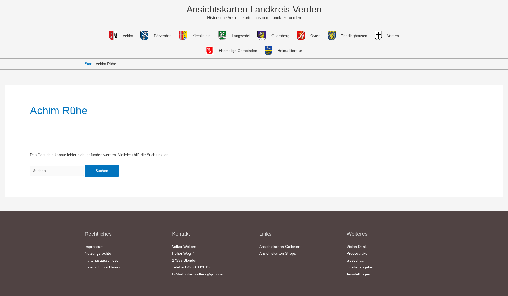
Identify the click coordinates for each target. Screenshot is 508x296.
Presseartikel (357, 253)
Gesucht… (355, 260)
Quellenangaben (360, 267)
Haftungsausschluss (101, 260)
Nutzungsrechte (98, 253)
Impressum (94, 246)
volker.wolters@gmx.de (203, 274)
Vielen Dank (357, 246)
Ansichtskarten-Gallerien (279, 246)
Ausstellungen (358, 274)
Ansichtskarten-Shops (277, 253)
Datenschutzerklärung (103, 267)
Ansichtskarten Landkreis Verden (254, 9)
